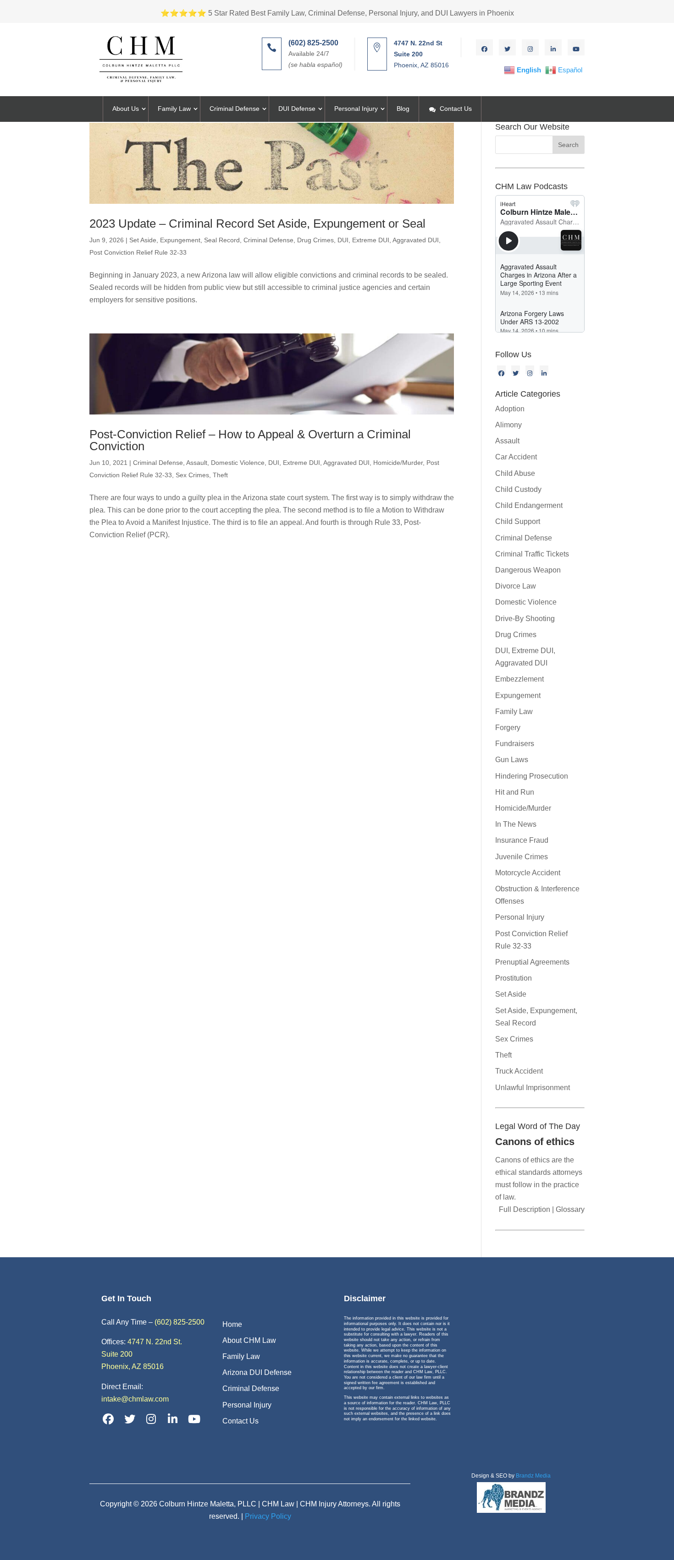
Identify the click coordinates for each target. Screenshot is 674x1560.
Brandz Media (533, 1476)
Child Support (517, 521)
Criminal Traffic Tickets (532, 554)
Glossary (569, 1209)
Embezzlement (519, 679)
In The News (515, 824)
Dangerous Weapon (528, 570)
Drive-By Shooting (525, 618)
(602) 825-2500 (179, 1322)
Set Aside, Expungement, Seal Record (184, 240)
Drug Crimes (315, 240)
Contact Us (456, 108)
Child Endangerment (529, 505)
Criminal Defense (235, 108)
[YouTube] (194, 1419)
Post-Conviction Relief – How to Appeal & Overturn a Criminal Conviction (250, 440)
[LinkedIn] (544, 369)
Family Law (174, 108)
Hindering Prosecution (531, 776)
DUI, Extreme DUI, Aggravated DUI (388, 240)
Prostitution (513, 978)
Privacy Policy (268, 1516)
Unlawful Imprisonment (532, 1087)
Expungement (518, 695)
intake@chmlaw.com (135, 1399)
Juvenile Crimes (521, 857)
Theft (220, 475)
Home (232, 1324)
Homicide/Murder (398, 462)
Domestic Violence (238, 462)
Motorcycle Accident (527, 873)
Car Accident (516, 457)
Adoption (510, 409)
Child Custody (518, 489)
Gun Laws (511, 760)
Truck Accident (519, 1071)
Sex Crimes (192, 475)
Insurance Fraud (521, 840)
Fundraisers (514, 743)
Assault (196, 462)
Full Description (525, 1209)
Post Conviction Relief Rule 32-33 (138, 252)
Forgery (507, 727)
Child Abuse (515, 473)
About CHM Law (249, 1340)
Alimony (508, 425)
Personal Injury (356, 108)
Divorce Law (515, 586)
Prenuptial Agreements (532, 962)
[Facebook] (501, 369)
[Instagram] (529, 369)
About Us (125, 108)
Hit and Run (514, 792)
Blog (403, 108)
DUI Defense (296, 108)
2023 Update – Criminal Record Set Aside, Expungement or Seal (257, 223)
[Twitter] (515, 369)
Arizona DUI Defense (257, 1372)
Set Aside (510, 994)
